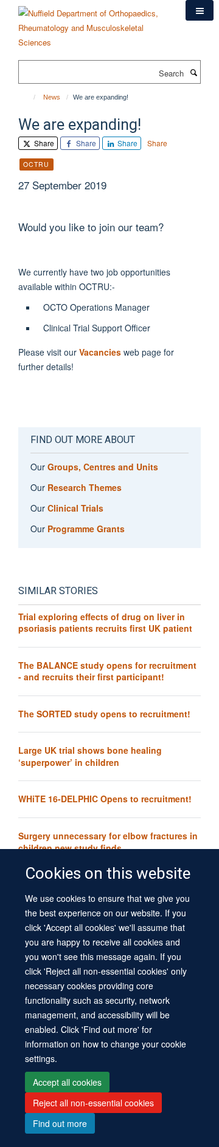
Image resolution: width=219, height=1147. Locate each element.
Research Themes (84, 487)
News (51, 97)
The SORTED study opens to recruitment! (104, 714)
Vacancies (101, 352)
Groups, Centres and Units (102, 467)
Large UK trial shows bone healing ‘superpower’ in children (90, 756)
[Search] (193, 72)
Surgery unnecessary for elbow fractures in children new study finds (108, 842)
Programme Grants (86, 529)
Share (43, 143)
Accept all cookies (67, 1082)
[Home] (28, 97)
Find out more (60, 1123)
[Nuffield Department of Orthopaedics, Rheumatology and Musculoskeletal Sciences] (92, 23)
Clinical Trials (75, 508)
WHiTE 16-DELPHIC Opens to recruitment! (105, 799)
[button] (200, 10)
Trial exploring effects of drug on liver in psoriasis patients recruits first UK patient (105, 623)
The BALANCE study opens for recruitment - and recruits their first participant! (107, 671)
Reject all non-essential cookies (93, 1103)
